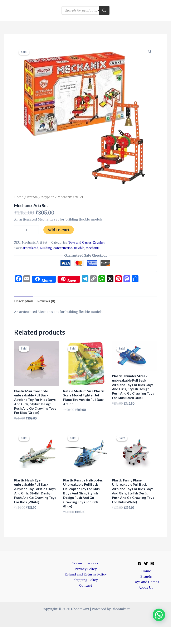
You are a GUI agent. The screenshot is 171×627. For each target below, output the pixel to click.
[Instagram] (152, 563)
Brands (32, 197)
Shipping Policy (86, 580)
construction (63, 248)
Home (18, 197)
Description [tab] (23, 301)
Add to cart (59, 229)
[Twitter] (146, 563)
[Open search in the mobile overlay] (85, 10)
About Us (146, 587)
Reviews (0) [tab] (46, 301)
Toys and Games (80, 242)
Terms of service (85, 563)
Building (46, 248)
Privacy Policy (86, 569)
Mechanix (92, 248)
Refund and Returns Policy (86, 574)
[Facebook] (140, 563)
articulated (30, 248)
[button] (149, 51)
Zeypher (47, 197)
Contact (85, 585)
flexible (79, 248)
